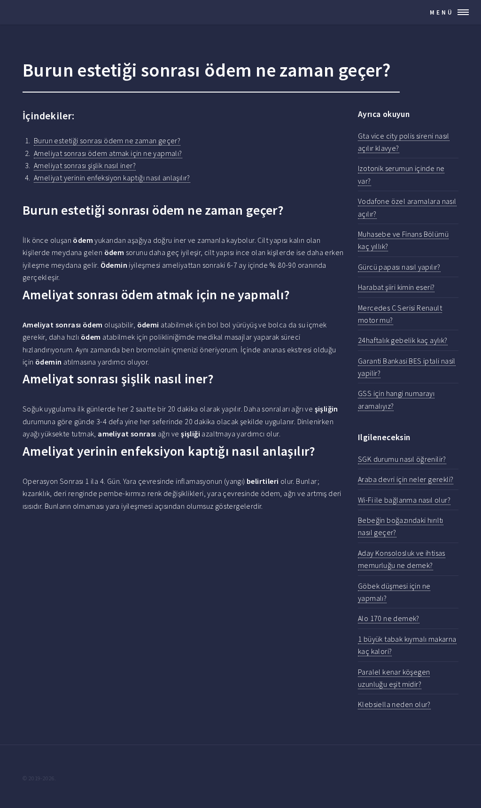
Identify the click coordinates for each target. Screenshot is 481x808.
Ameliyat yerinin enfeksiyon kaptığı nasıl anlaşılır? (112, 177)
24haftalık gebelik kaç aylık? (403, 340)
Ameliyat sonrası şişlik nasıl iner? (85, 165)
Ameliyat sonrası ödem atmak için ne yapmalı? (108, 153)
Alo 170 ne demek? (388, 618)
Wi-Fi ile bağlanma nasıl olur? (404, 500)
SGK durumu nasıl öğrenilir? (402, 459)
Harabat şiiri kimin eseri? (396, 287)
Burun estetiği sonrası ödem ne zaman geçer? (107, 140)
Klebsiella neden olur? (394, 704)
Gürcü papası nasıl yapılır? (399, 267)
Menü (442, 12)
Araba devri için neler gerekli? (405, 479)
